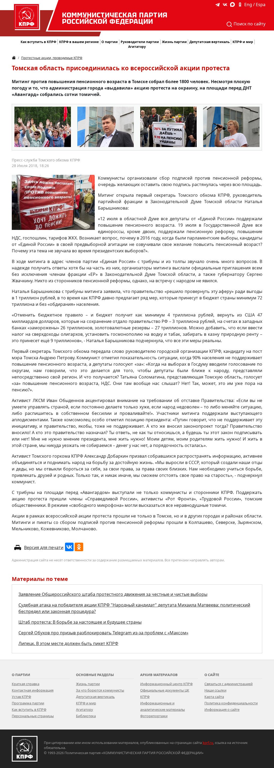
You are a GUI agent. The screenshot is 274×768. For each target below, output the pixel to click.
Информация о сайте (221, 709)
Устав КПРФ (21, 696)
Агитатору (84, 709)
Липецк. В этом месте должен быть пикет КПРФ (68, 643)
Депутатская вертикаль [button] (209, 42)
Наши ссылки (215, 690)
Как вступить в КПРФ (38, 42)
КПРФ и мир (86, 703)
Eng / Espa (254, 4)
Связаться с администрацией (228, 683)
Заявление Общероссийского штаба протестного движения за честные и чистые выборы (112, 594)
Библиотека (86, 715)
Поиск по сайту (249, 24)
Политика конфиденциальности (231, 703)
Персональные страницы (33, 715)
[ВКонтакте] (69, 547)
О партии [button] (109, 42)
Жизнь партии (88, 683)
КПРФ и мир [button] (243, 42)
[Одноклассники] (79, 547)
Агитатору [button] (137, 46)
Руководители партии (140, 42)
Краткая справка (25, 683)
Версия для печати (43, 547)
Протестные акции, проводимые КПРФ (51, 58)
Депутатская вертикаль (95, 696)
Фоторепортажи (154, 715)
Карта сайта (214, 696)
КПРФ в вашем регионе (79, 42)
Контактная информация (33, 690)
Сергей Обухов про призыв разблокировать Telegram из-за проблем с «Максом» (103, 633)
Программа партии (28, 703)
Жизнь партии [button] (174, 42)
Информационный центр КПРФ (166, 683)
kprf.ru (208, 742)
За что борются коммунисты (100, 690)
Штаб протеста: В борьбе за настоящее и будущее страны (80, 622)
